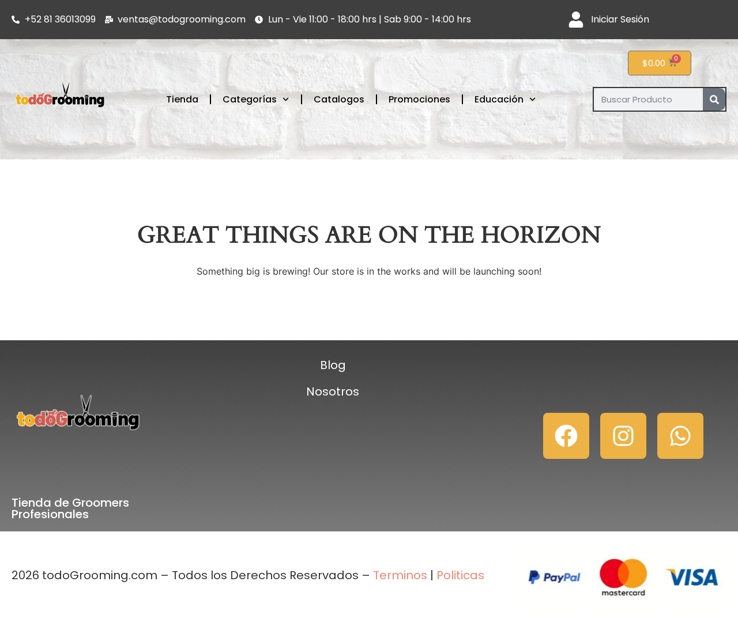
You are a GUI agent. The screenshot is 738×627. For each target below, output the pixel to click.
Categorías (250, 99)
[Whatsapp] (680, 436)
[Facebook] (566, 436)
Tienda (182, 99)
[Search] (714, 99)
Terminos (398, 575)
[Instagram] (623, 436)
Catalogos (339, 99)
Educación (499, 99)
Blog (333, 365)
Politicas (460, 575)
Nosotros (332, 391)
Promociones (419, 99)
